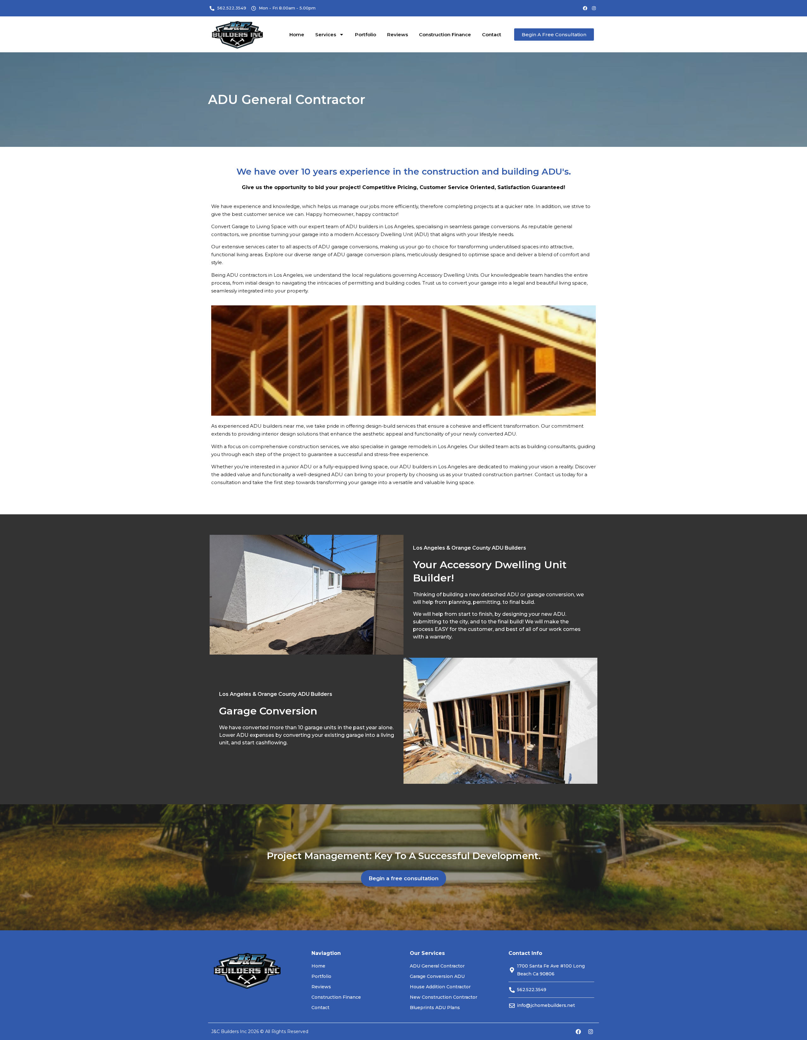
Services (325, 35)
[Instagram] (593, 8)
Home (296, 35)
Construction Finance (445, 35)
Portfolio (365, 35)
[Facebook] (585, 8)
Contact (491, 35)
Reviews (397, 35)
